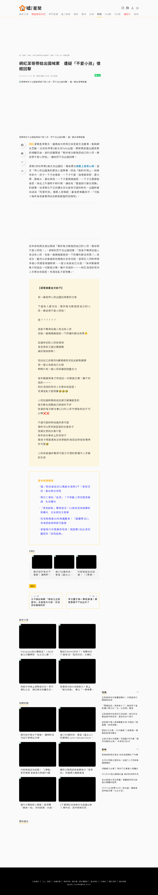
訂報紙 (103, 881)
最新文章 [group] (24, 14)
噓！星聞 (22, 55)
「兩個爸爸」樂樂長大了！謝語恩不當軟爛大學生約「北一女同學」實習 (120, 707)
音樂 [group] (91, 14)
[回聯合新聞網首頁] (22, 8)
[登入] (132, 8)
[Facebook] (22, 145)
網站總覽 (122, 881)
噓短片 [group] (127, 14)
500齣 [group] (108, 14)
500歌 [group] (117, 14)
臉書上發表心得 (85, 166)
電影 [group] (76, 14)
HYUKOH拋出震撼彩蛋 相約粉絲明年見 (120, 774)
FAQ (44, 881)
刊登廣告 (35, 881)
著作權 (74, 881)
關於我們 (112, 881)
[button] (127, 8)
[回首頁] (34, 8)
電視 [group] (83, 14)
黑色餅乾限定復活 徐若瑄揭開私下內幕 (120, 754)
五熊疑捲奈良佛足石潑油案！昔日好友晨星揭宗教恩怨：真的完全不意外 (120, 715)
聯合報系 (94, 881)
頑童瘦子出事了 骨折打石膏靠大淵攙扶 (120, 768)
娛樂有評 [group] (138, 14)
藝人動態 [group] (66, 14)
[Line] (22, 153)
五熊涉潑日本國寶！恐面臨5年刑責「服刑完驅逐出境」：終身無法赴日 (120, 740)
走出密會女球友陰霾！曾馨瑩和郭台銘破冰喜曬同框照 (120, 781)
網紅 (31, 144)
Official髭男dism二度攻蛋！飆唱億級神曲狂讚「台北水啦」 (119, 789)
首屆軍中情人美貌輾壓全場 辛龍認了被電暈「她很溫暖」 (120, 723)
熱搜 (29, 55)
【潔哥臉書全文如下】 (51, 288)
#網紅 (32, 551)
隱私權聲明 (83, 881)
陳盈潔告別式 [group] (39, 14)
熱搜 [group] (99, 14)
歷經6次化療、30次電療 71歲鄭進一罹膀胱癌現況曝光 (120, 731)
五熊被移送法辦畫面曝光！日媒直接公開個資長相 (120, 698)
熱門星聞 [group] (53, 14)
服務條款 (67, 881)
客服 (49, 881)
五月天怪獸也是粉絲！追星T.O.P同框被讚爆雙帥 (120, 761)
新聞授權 (57, 881)
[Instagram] (122, 8)
